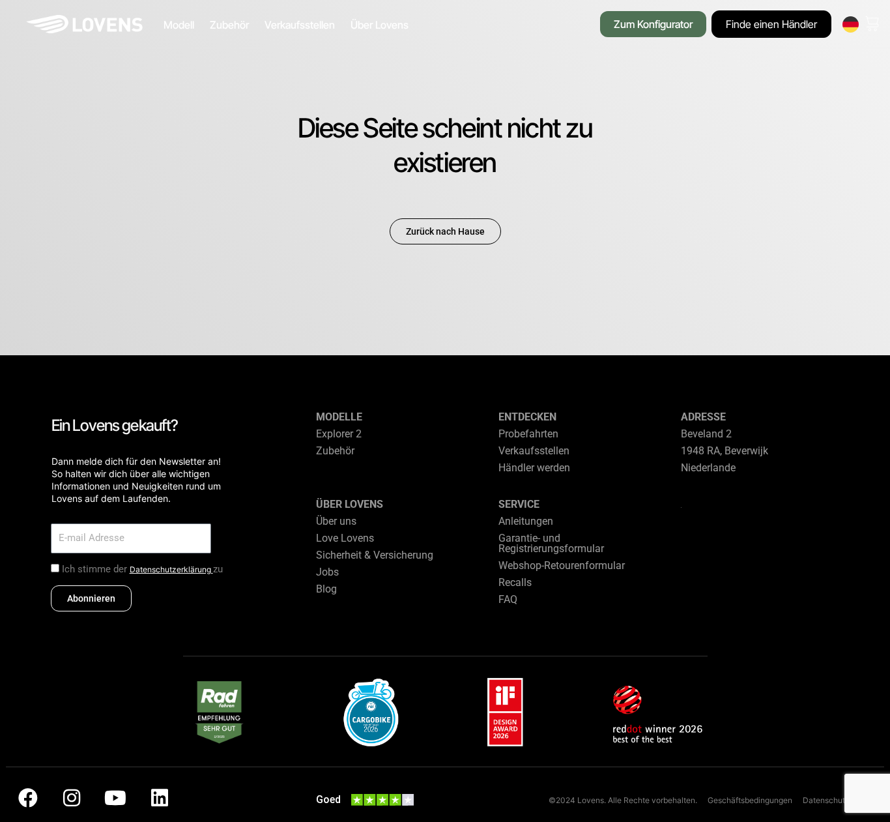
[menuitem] (850, 24)
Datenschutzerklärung (171, 569)
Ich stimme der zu (142, 569)
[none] (850, 24)
